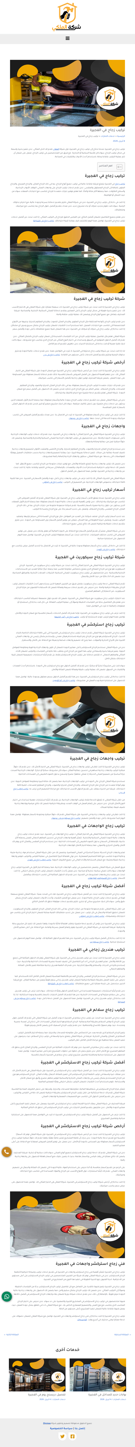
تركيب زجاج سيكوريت (99, 942)
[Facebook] (72, 1436)
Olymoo (47, 1423)
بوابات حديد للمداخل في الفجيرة (107, 1395)
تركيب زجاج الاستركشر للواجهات (102, 878)
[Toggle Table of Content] (118, 167)
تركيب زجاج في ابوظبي (52, 482)
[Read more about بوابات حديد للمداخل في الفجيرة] (98, 1375)
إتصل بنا (80, 1428)
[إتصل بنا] (6, 1152)
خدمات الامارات (119, 1400)
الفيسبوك (82, 1320)
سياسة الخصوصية (61, 1428)
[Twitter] (62, 1436)
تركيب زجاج (120, 184)
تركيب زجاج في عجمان (79, 418)
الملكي (56, 149)
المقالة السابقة (122, 1335)
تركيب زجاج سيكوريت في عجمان (65, 818)
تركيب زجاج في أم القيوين (64, 681)
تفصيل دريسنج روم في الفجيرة (47, 1395)
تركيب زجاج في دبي (51, 355)
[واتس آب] (7, 1296)
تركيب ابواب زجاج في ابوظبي (91, 916)
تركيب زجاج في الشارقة (43, 221)
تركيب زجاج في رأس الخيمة (66, 617)
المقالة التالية (11, 1335)
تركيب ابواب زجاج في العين (39, 860)
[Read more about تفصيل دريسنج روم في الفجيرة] (37, 1375)
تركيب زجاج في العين (105, 550)
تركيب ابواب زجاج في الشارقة (61, 984)
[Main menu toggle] (67, 38)
